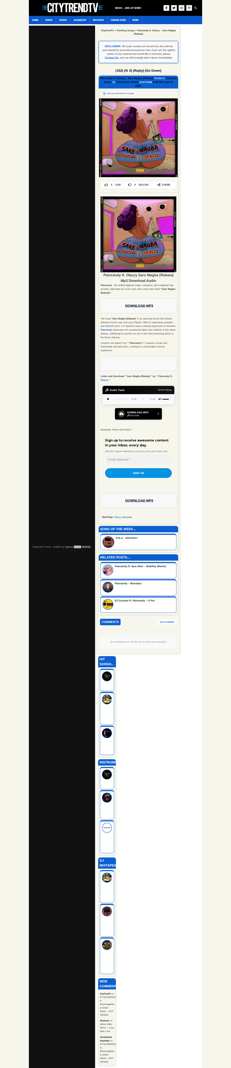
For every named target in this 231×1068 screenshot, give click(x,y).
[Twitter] (174, 8)
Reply (138, 70)
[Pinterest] (189, 8)
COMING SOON (118, 20)
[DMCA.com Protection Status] (82, 547)
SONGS (49, 20)
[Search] (196, 8)
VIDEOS (63, 20)
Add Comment (167, 622)
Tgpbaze (69, 547)
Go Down (153, 70)
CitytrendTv (107, 30)
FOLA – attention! (127, 537)
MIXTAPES (98, 20)
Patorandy (127, 517)
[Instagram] (181, 8)
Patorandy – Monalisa (128, 583)
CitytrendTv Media (127, 82)
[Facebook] (166, 8)
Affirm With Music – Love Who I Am (107, 1028)
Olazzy (104, 380)
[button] (138, 414)
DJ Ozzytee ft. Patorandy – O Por (135, 600)
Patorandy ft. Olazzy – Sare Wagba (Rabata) (126, 78)
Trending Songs (125, 30)
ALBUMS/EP (80, 20)
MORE (135, 20)
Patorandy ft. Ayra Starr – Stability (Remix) (140, 566)
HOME (35, 20)
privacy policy (143, 451)
